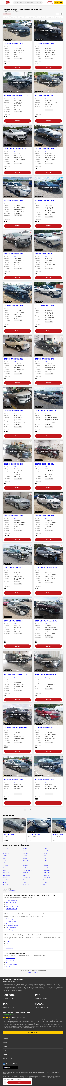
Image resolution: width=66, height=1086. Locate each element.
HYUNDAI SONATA (11, 902)
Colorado (45, 850)
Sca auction (6, 7)
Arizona (45, 848)
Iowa (44, 858)
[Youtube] (11, 1059)
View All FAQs (12, 890)
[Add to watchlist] (30, 22)
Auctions (5, 1046)
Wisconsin (46, 885)
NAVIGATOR (30, 17)
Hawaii (25, 855)
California (25, 850)
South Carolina (7, 880)
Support (5, 1054)
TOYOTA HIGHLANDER (12, 900)
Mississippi (46, 865)
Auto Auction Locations (41, 998)
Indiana (25, 858)
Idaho (44, 855)
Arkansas (5, 850)
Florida (45, 853)
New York (25, 872)
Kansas (5, 860)
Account (5, 1050)
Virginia (45, 882)
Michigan (5, 865)
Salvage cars (14, 7)
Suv (7, 945)
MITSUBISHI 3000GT (11, 909)
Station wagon (9, 948)
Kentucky (25, 860)
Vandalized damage (11, 927)
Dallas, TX (8, 962)
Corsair (59, 17)
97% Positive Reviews (8, 1014)
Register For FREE (33, 1032)
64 (38, 809)
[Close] (30, 1079)
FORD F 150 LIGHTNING (12, 906)
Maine (4, 863)
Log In (50, 2)
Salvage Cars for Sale (8, 998)
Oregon (5, 877)
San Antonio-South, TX (12, 964)
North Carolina (47, 872)
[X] (9, 1058)
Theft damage (9, 929)
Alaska (25, 848)
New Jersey (46, 870)
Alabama (5, 848)
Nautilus (50, 17)
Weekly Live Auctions (8, 1007)
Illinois (4, 858)
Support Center (32, 972)
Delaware (25, 853)
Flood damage (10, 919)
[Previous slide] (5, 30)
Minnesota (25, 865)
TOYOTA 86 (9, 904)
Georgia (5, 855)
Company (5, 1038)
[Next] (41, 810)
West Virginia (26, 885)
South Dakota (26, 880)
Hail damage (9, 923)
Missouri (5, 867)
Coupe (7, 941)
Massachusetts (47, 863)
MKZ (6, 17)
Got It (19, 1082)
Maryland (25, 863)
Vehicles (5, 1042)
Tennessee (46, 880)
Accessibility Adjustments (13, 1063)
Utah (24, 882)
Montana (25, 867)
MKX (13, 17)
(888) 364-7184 (16, 1072)
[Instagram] (4, 1059)
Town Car (40, 17)
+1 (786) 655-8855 (7, 1072)
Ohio (24, 875)
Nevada (5, 870)
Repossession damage (12, 925)
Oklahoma (46, 875)
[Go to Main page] (7, 2)
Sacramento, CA (10, 960)
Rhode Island (46, 877)
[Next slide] (29, 30)
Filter (7, 14)
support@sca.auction (26, 1072)
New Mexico (6, 872)
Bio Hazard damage (11, 921)
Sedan (7, 943)
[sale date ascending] (57, 14)
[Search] (41, 2)
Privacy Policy (52, 1077)
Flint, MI (8, 966)
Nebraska (46, 867)
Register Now (58, 2)
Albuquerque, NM (10, 958)
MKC (21, 17)
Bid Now (17, 67)
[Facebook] (6, 1059)
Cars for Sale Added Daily (42, 1007)
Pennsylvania (26, 877)
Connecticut (6, 853)
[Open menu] (3, 2)
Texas (4, 882)
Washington (6, 885)
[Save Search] (61, 14)
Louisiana (45, 860)
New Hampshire (27, 870)
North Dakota (6, 875)
